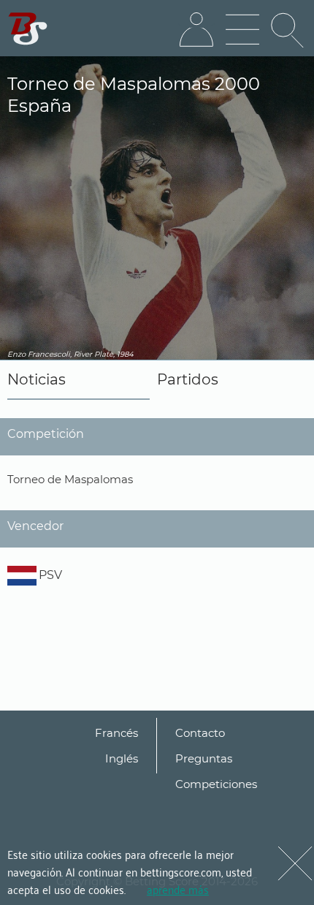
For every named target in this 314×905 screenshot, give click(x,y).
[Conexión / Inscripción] (196, 30)
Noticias (36, 379)
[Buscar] (288, 30)
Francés (116, 733)
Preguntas (203, 758)
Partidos (187, 379)
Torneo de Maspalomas (70, 479)
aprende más (178, 889)
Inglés (121, 758)
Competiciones (216, 784)
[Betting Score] (28, 29)
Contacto (200, 733)
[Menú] (242, 30)
